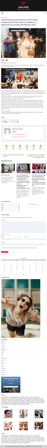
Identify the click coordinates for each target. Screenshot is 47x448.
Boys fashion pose (5, 175)
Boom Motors (21, 397)
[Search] (45, 13)
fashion (25, 437)
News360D (23, 7)
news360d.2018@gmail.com (21, 134)
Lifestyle (7, 17)
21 (29, 267)
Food (2, 356)
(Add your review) (33, 204)
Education (3, 347)
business (27, 397)
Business (2, 343)
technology (14, 404)
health (5, 400)
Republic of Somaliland (30, 402)
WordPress (39, 446)
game (42, 437)
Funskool (29, 437)
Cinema (2, 345)
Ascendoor (28, 446)
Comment (3, 220)
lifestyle (16, 400)
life (13, 400)
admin (3, 27)
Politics (2, 364)
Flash (2, 354)
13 (23, 265)
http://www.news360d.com (20, 136)
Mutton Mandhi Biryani (15, 402)
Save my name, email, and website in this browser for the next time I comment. (20, 247)
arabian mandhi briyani (14, 397)
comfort (11, 437)
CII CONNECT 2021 (5, 437)
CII (34, 397)
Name (2, 236)
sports (42, 402)
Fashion (2, 17)
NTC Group (22, 402)
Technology (3, 370)
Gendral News (3, 358)
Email (25, 236)
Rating (2, 234)
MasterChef (29, 400)
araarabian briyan (5, 397)
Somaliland (38, 402)
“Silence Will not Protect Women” (24, 404)
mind (36, 400)
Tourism (2, 372)
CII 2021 (37, 397)
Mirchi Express (41, 400)
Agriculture (3, 341)
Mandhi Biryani (22, 400)
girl (2, 400)
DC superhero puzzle (18, 437)
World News (3, 374)
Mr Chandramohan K (5, 402)
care (31, 397)
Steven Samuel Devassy (6, 404)
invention (9, 400)
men (33, 400)
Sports (2, 366)
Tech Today (3, 368)
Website (3, 242)
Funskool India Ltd (36, 437)
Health (2, 360)
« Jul (23, 274)
